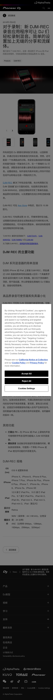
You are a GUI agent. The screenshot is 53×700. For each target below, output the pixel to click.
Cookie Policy (19, 362)
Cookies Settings (26, 388)
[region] (26, 350)
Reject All (26, 380)
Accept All (26, 373)
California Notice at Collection (33, 359)
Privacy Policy (37, 362)
